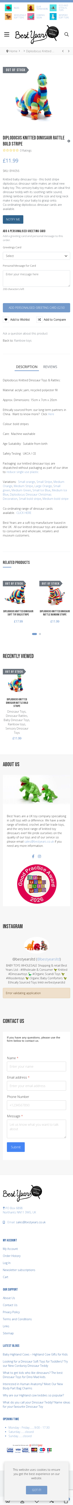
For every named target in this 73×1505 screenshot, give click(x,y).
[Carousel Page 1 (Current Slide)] (34, 634)
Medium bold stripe (56, 499)
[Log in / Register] (22, 1501)
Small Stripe (44, 482)
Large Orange (43, 486)
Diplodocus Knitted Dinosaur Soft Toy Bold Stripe (18, 613)
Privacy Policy (11, 1312)
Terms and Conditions (17, 1319)
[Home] (8, 1501)
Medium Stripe (23, 486)
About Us (9, 1298)
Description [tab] (27, 366)
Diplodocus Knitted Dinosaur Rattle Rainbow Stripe (55, 613)
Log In (7, 1263)
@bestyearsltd (48, 959)
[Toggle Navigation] (7, 34)
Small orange (26, 482)
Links (6, 1326)
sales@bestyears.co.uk (39, 841)
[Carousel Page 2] (40, 634)
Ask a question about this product (25, 333)
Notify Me (13, 219)
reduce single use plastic (22, 472)
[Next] (68, 51)
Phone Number (18, 1097)
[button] (66, 35)
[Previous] (63, 51)
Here (51, 414)
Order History (11, 1256)
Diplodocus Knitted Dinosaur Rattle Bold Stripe (17, 703)
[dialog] (36, 1481)
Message (15, 1116)
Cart (5, 1277)
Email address (18, 1077)
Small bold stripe (30, 499)
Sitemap (8, 1333)
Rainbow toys (23, 340)
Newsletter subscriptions (19, 1270)
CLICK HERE (23, 513)
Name (12, 1058)
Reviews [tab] (50, 366)
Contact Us (10, 1305)
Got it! (36, 1490)
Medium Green (21, 490)
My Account (10, 1249)
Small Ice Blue (41, 490)
